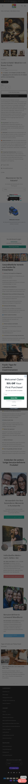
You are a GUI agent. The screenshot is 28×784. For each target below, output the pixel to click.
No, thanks (14, 405)
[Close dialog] (25, 376)
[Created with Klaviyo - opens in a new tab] (14, 408)
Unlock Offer (14, 398)
